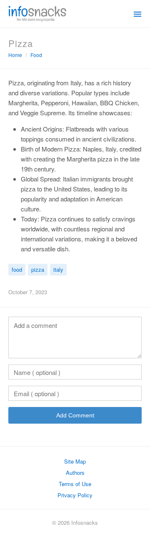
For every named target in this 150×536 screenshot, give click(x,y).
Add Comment (75, 415)
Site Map (75, 461)
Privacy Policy (75, 495)
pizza (37, 269)
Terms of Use (75, 484)
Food (36, 54)
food (17, 269)
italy (58, 269)
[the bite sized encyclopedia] (37, 12)
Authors (75, 472)
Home (15, 54)
